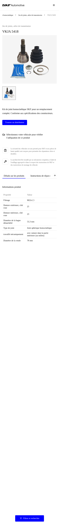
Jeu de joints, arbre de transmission (30, 15)
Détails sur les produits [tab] (14, 176)
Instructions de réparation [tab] (42, 176)
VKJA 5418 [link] (51, 15)
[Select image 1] (9, 93)
